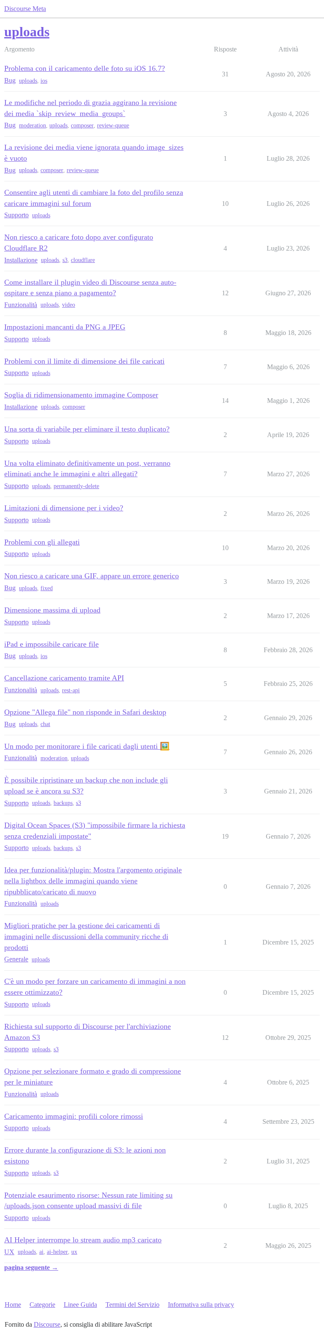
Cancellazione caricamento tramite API (64, 678)
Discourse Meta (25, 8)
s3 (65, 260)
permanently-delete (76, 486)
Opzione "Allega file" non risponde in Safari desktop (85, 712)
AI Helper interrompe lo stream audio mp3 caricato (83, 1240)
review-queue (113, 125)
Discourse (47, 1324)
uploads (28, 81)
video (68, 305)
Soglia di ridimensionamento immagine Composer (81, 395)
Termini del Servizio (132, 1304)
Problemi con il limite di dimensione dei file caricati (84, 361)
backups (63, 803)
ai (41, 1252)
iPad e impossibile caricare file (51, 644)
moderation (32, 125)
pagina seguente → (31, 1267)
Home (13, 1304)
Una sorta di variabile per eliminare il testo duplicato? (87, 429)
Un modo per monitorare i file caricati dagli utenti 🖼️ (87, 746)
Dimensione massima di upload (52, 610)
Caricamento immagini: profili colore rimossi (73, 1116)
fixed (46, 588)
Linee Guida (80, 1304)
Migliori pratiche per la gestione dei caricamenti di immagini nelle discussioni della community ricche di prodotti (86, 936)
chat (45, 724)
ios (43, 81)
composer (82, 125)
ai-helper (57, 1252)
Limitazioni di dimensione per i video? (63, 508)
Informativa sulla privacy (201, 1304)
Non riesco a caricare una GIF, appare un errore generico (91, 576)
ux (74, 1252)
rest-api (71, 690)
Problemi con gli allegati (42, 542)
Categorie (42, 1304)
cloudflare (83, 260)
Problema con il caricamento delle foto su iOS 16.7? (84, 68)
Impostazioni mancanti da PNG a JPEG (64, 327)
